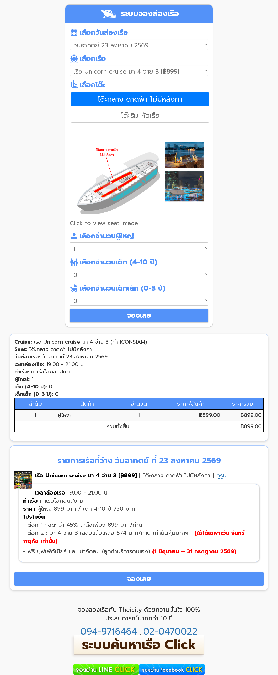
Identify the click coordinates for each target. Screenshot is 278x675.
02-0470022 (170, 631)
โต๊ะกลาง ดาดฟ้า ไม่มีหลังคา (140, 99)
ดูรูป (221, 475)
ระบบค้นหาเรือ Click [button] (139, 644)
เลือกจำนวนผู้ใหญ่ (102, 236)
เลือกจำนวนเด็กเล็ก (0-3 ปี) (117, 288)
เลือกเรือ (88, 58)
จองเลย (139, 315)
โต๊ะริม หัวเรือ (140, 115)
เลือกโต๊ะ (87, 84)
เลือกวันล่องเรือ (99, 32)
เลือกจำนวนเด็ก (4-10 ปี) (113, 262)
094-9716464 (108, 631)
